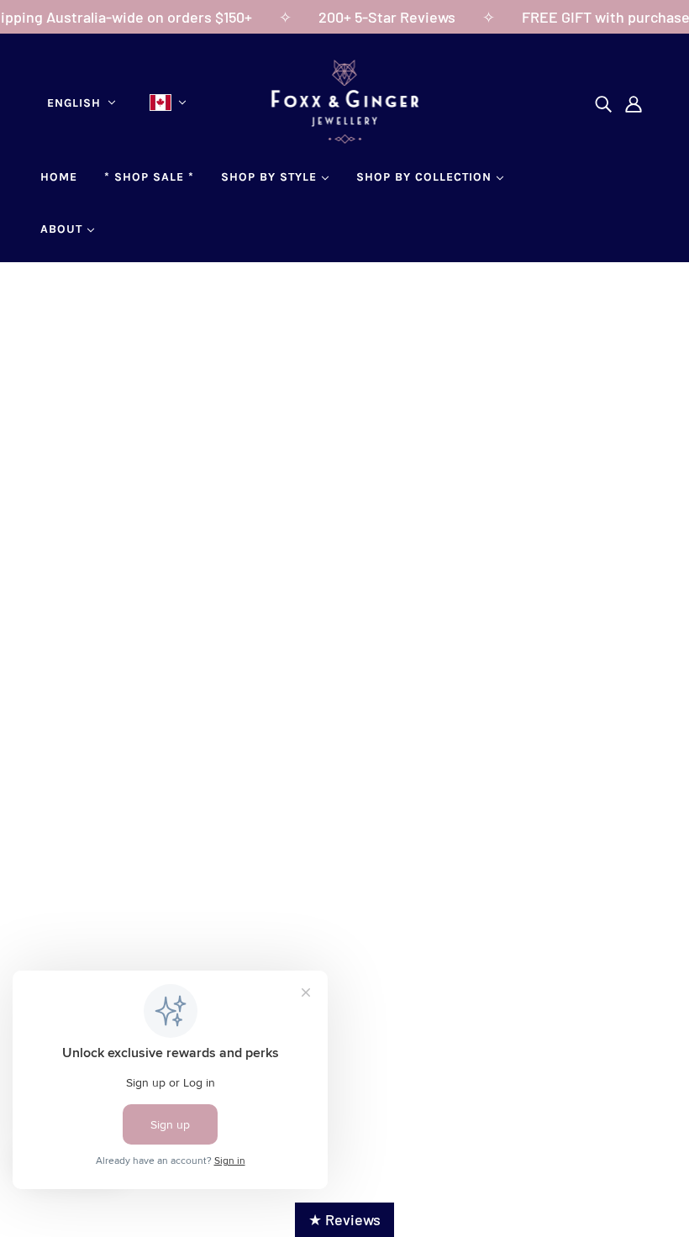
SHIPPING (290, 917)
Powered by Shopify (344, 1095)
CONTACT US (96, 939)
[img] (603, 103)
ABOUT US (88, 917)
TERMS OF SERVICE (323, 962)
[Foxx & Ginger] (345, 138)
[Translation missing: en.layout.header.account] (633, 103)
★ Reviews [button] (344, 1219)
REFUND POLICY (312, 939)
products (501, 497)
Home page (291, 497)
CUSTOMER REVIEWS (125, 962)
